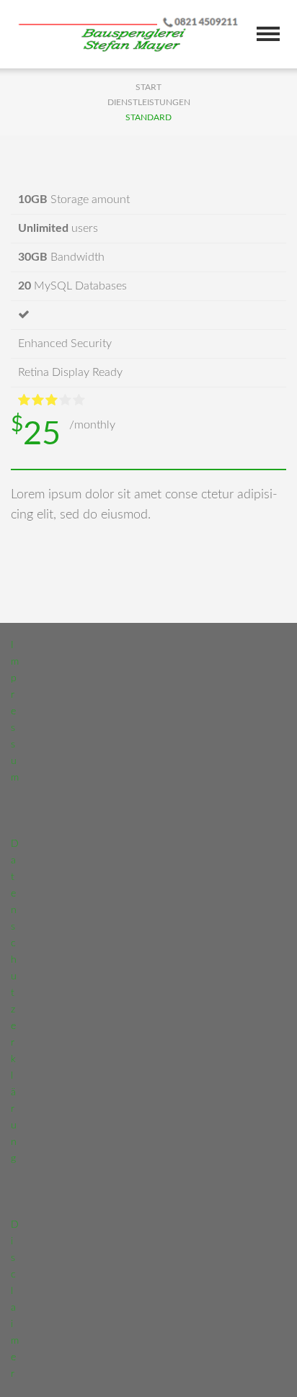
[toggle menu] (268, 33)
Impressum (15, 711)
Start (148, 87)
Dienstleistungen (148, 102)
